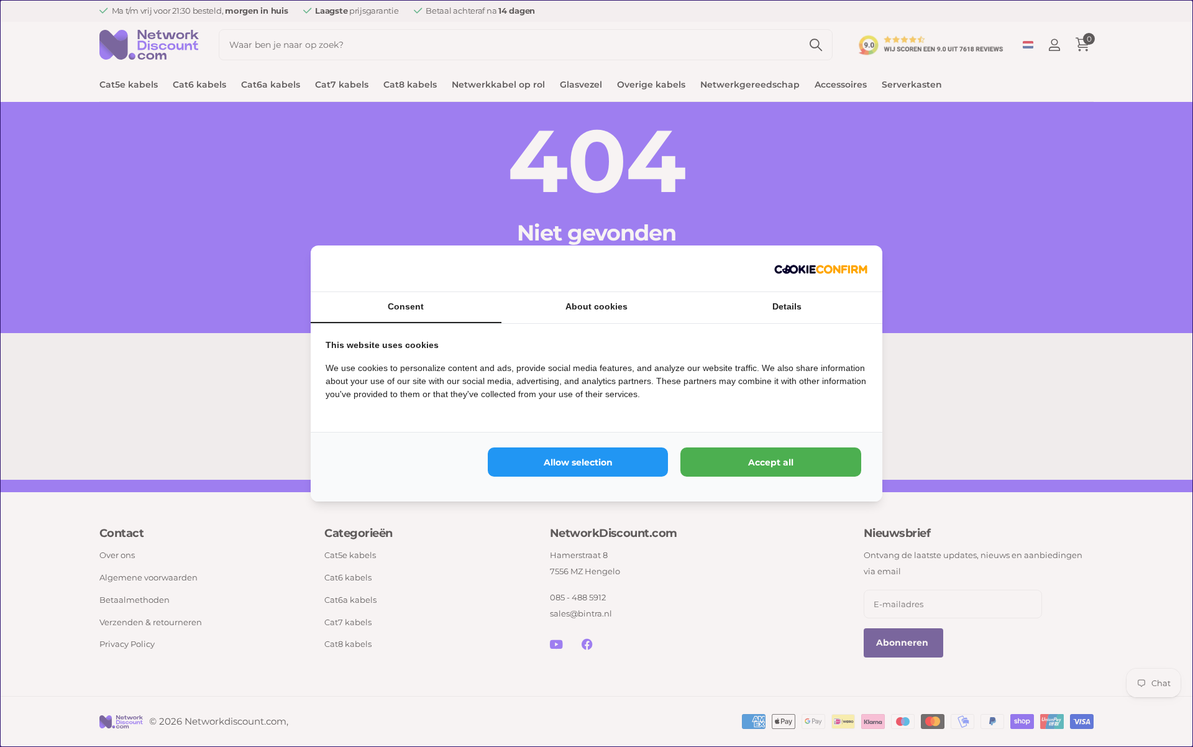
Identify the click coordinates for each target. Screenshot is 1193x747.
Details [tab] (787, 306)
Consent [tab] (406, 306)
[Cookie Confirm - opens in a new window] (820, 268)
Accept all (770, 462)
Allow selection (578, 462)
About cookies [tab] (596, 306)
